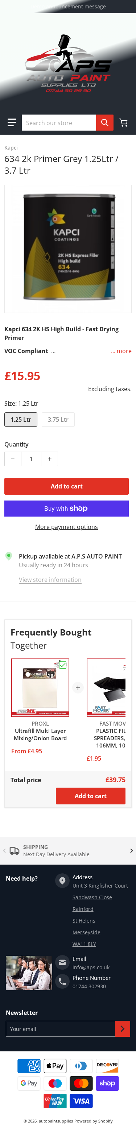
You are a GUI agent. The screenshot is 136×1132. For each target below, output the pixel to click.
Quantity (16, 444)
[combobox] (65, 123)
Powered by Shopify (93, 1121)
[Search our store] (105, 123)
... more (121, 351)
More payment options (66, 527)
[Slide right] (131, 851)
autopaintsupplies (56, 1121)
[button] (12, 122)
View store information (50, 580)
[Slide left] (4, 851)
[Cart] (124, 122)
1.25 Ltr (21, 420)
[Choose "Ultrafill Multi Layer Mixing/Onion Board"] (62, 665)
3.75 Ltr (58, 420)
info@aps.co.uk (91, 967)
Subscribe (122, 1029)
